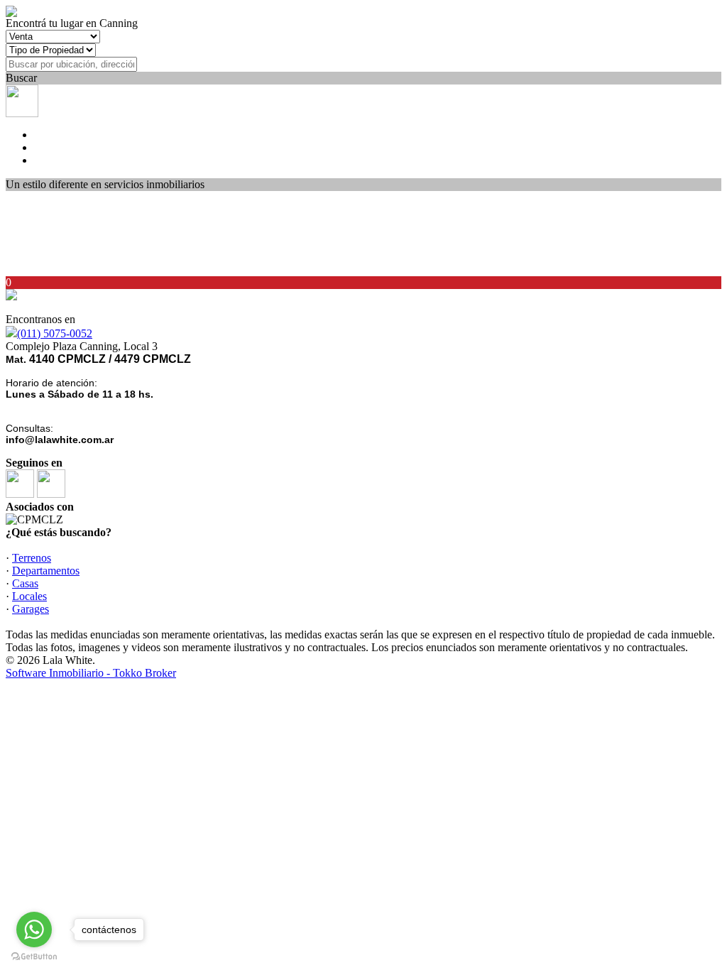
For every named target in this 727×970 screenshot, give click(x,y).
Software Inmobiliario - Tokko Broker (91, 673)
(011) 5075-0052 (54, 333)
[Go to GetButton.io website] (34, 956)
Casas (25, 583)
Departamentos (46, 571)
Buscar (21, 78)
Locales (29, 596)
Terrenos (31, 558)
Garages (30, 609)
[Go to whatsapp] (34, 929)
